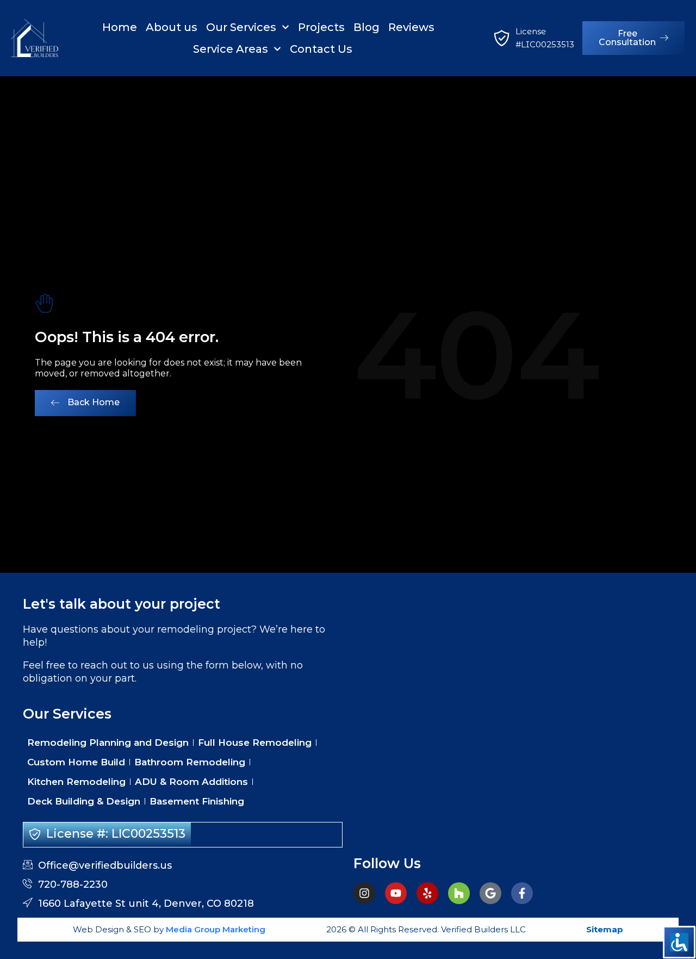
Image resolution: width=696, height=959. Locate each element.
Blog (366, 27)
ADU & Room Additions (191, 781)
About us (171, 27)
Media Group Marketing (214, 929)
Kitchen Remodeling (76, 781)
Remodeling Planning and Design (108, 742)
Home (119, 27)
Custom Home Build (76, 762)
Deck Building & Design (83, 801)
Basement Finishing (197, 801)
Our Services (241, 27)
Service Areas (230, 48)
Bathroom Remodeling (189, 762)
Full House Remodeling (255, 742)
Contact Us (321, 48)
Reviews (411, 27)
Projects (321, 27)
